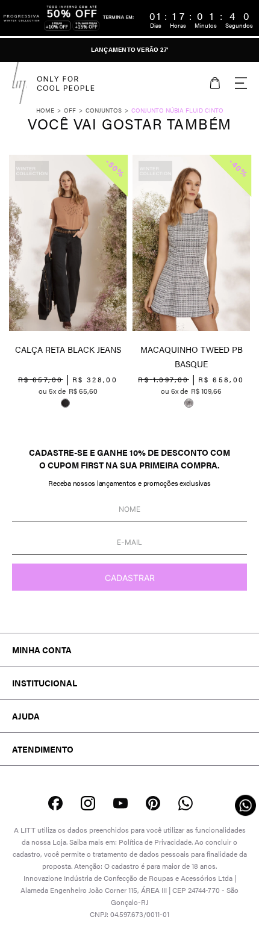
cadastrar (130, 578)
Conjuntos (104, 110)
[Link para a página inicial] (50, 110)
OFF (70, 110)
